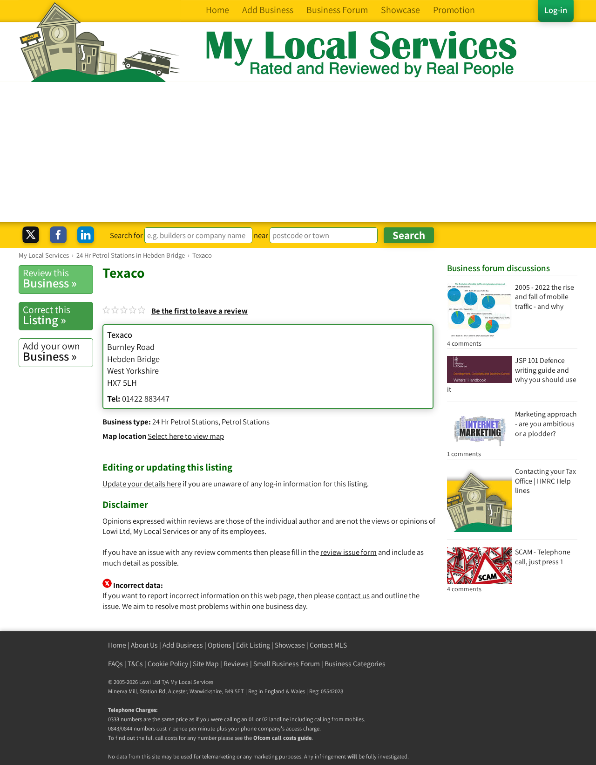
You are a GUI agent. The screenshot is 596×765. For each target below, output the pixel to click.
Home (117, 645)
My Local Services (191, 682)
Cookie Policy (168, 663)
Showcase (290, 645)
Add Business (183, 645)
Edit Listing (253, 645)
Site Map (206, 663)
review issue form (348, 552)
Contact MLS (328, 645)
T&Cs (135, 663)
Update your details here (141, 483)
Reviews (236, 663)
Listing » (46, 315)
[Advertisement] (298, 152)
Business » (50, 278)
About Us (144, 645)
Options (219, 645)
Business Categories (355, 663)
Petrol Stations (246, 422)
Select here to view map (186, 436)
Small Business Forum (286, 663)
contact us (353, 595)
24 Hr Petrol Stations (185, 422)
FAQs (115, 663)
